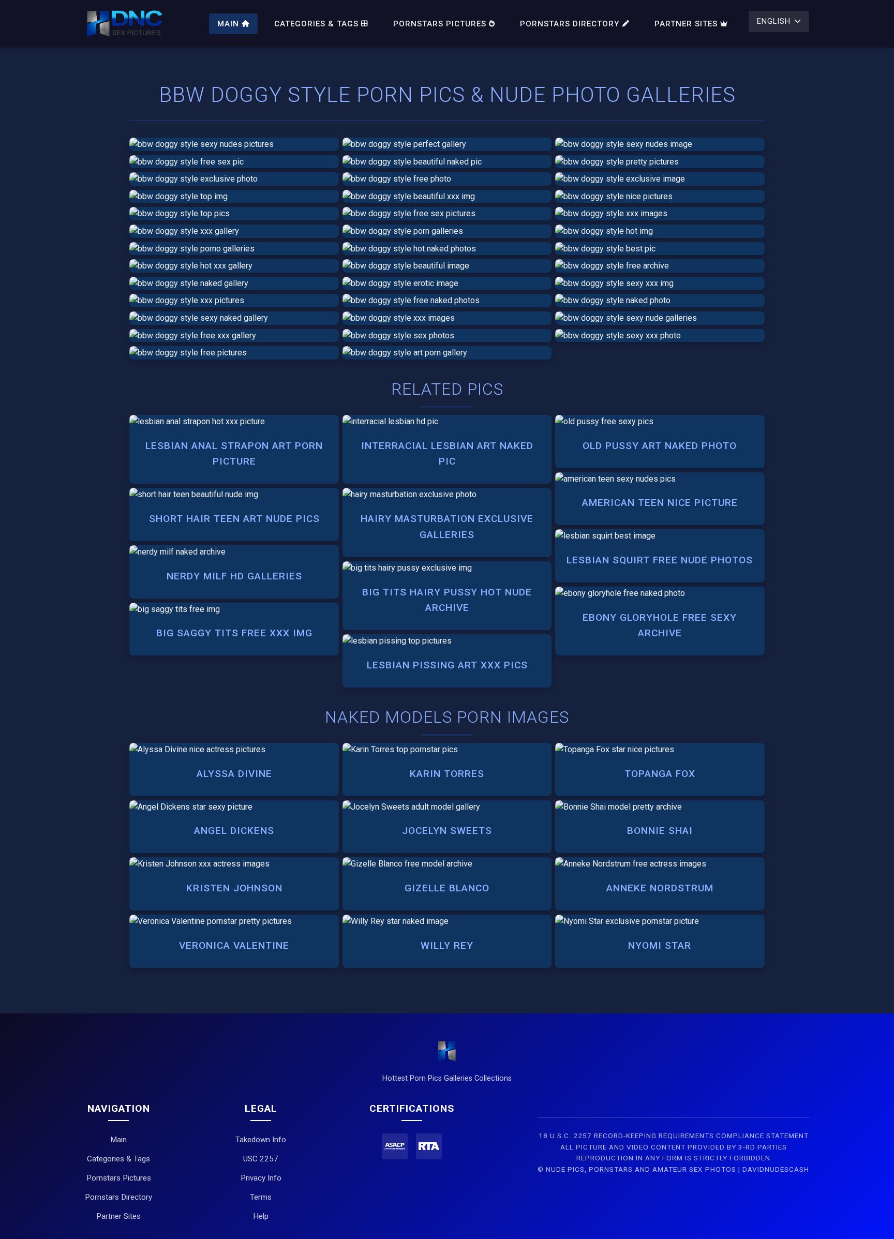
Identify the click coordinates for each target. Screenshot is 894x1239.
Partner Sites (686, 23)
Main (228, 23)
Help (261, 1216)
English (774, 21)
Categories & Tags (316, 23)
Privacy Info (261, 1178)
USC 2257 (260, 1158)
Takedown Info (260, 1139)
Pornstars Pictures (439, 23)
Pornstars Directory (570, 23)
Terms (261, 1197)
